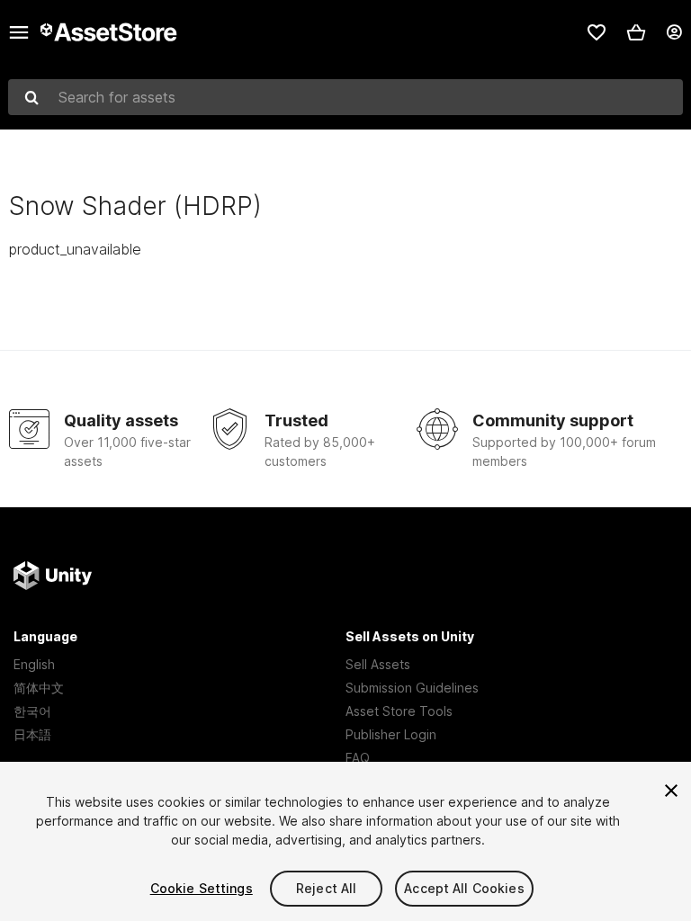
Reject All (326, 888)
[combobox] (345, 97)
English (34, 664)
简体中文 (38, 687)
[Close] (671, 790)
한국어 (32, 711)
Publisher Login (391, 734)
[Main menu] (19, 32)
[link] (596, 32)
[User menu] (674, 32)
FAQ (358, 757)
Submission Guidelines (412, 687)
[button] (636, 32)
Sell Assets (378, 664)
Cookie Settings (201, 888)
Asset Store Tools (399, 711)
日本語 (32, 734)
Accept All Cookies (464, 888)
